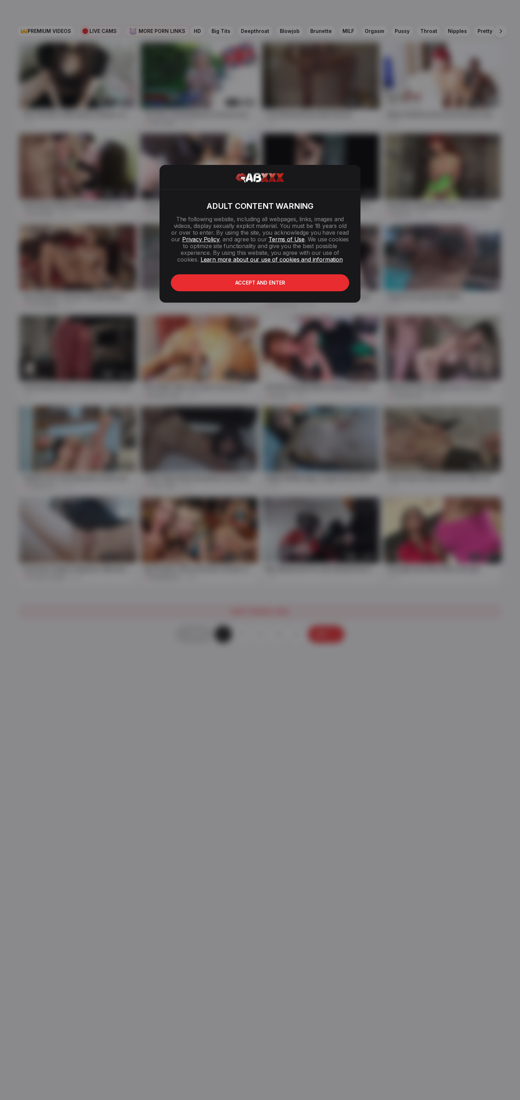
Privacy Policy (200, 239)
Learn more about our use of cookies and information (272, 259)
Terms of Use (286, 239)
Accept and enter (260, 283)
